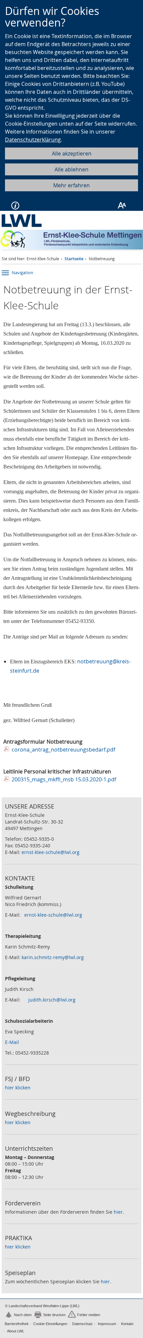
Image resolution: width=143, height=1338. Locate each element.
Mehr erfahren (71, 185)
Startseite (74, 259)
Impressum (107, 1324)
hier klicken (18, 1087)
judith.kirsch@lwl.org (51, 1000)
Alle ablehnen (71, 169)
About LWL (15, 1331)
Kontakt (127, 1324)
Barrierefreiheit (16, 1324)
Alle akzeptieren (71, 153)
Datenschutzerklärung (33, 139)
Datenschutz (82, 1324)
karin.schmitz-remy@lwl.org (53, 957)
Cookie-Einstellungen (50, 1324)
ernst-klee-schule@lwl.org (50, 852)
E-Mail (12, 1042)
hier (118, 1212)
